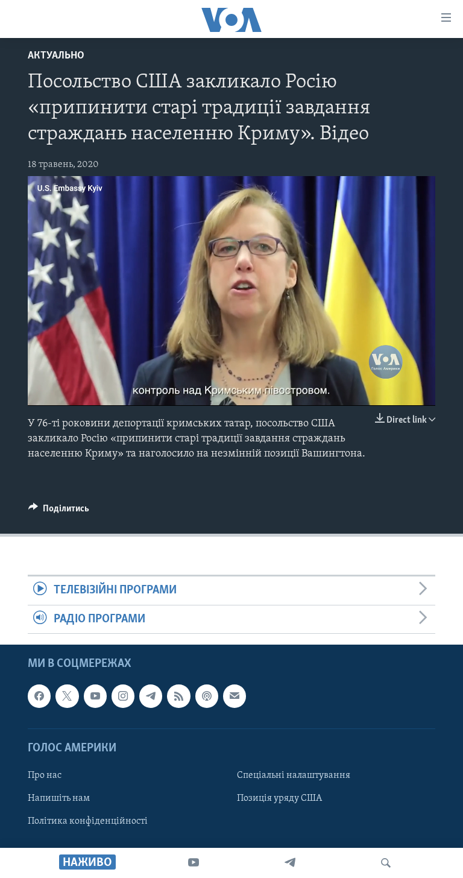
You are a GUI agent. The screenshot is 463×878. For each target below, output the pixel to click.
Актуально (56, 56)
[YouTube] (193, 863)
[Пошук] (386, 863)
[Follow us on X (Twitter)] (66, 695)
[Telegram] (290, 863)
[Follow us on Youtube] (95, 695)
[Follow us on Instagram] (123, 695)
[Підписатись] (234, 695)
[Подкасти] (206, 695)
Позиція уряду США (279, 798)
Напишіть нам (59, 798)
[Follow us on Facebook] (39, 695)
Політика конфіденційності (88, 821)
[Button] (58, 511)
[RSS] (178, 695)
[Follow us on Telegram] (150, 695)
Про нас (44, 775)
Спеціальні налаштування (293, 775)
